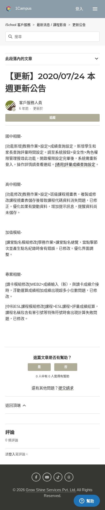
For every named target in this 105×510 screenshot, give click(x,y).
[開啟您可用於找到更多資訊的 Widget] (86, 501)
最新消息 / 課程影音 (51, 25)
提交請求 (66, 388)
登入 (12, 454)
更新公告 (79, 25)
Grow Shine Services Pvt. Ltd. (51, 490)
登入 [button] (79, 9)
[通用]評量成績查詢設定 (75, 164)
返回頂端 (13, 405)
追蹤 (52, 118)
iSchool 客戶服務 (18, 25)
